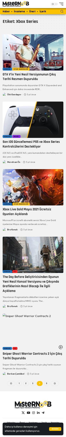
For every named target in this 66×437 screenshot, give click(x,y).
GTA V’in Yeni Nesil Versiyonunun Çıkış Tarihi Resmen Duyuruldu (29, 76)
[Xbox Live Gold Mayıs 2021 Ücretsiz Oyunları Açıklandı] (33, 187)
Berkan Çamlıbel (15, 373)
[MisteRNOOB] (33, 405)
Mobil (16, 136)
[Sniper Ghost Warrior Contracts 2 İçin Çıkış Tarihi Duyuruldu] (33, 331)
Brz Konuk (12, 229)
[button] (55, 429)
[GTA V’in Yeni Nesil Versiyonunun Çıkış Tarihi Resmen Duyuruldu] (33, 52)
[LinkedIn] (38, 412)
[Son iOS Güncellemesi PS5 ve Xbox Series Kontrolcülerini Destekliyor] (33, 120)
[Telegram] (43, 412)
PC (15, 272)
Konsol (7, 69)
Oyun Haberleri (21, 69)
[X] (23, 412)
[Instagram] (33, 412)
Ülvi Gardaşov (14, 94)
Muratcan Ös (13, 162)
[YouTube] (28, 412)
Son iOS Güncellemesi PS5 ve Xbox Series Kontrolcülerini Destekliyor (31, 144)
